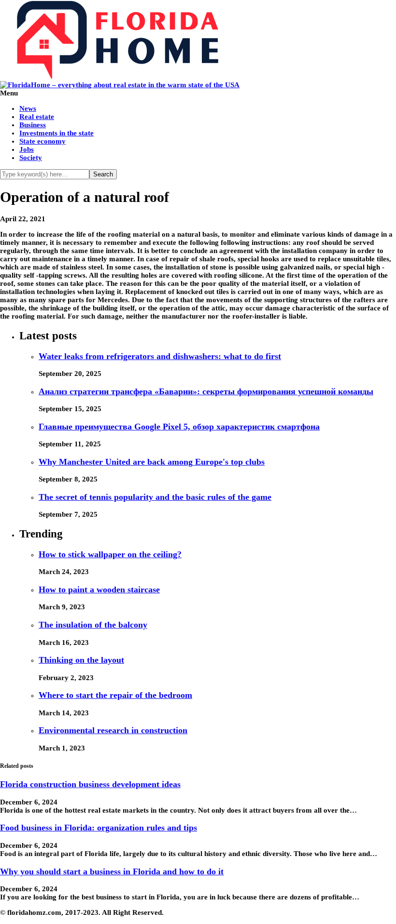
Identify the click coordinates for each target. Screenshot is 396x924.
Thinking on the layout (81, 660)
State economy (42, 141)
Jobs (26, 149)
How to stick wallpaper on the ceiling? (110, 554)
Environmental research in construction (113, 730)
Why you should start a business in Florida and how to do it (112, 871)
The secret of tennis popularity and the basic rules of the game (155, 497)
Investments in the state (56, 133)
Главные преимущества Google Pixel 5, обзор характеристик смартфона (179, 426)
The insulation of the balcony (93, 624)
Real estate (36, 117)
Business (32, 125)
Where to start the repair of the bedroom (115, 695)
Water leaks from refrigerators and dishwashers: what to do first (160, 356)
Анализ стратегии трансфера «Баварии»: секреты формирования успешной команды (206, 391)
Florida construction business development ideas (90, 784)
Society (30, 157)
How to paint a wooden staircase (99, 589)
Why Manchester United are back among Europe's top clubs (152, 462)
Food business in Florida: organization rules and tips (98, 827)
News (27, 108)
